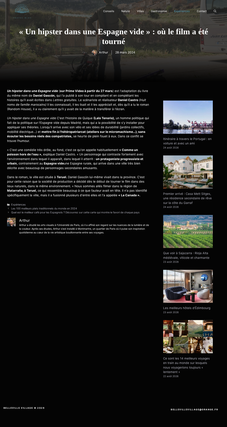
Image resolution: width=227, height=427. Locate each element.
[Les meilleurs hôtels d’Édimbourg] (188, 300)
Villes (140, 11)
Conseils (108, 11)
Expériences (182, 11)
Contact (202, 11)
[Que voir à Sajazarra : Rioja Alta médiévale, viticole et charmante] (188, 245)
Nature (125, 11)
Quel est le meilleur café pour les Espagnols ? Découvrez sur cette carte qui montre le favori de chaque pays (75, 212)
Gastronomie (159, 11)
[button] (215, 11)
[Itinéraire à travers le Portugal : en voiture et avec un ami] (188, 131)
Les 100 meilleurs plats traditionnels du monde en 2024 (44, 208)
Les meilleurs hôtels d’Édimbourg (186, 308)
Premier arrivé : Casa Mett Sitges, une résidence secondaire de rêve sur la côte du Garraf (187, 198)
